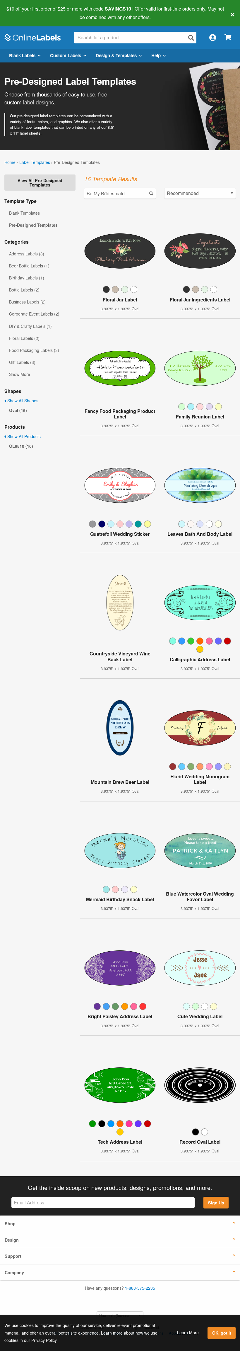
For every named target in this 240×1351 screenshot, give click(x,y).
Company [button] (14, 1272)
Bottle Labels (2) (24, 290)
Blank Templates (24, 213)
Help (156, 55)
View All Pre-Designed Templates (40, 182)
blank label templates (32, 127)
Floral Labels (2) (24, 338)
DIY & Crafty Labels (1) (30, 326)
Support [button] (13, 1256)
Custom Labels (65, 55)
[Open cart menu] (228, 37)
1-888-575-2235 (140, 1288)
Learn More (188, 1332)
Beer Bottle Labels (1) (29, 266)
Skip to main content (21, 13)
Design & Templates (116, 55)
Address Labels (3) (26, 254)
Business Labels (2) (27, 302)
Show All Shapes (22, 401)
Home (10, 162)
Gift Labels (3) (22, 362)
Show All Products (23, 436)
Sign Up (216, 1203)
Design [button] (12, 1240)
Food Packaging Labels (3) (34, 350)
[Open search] (191, 37)
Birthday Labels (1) (26, 278)
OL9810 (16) (21, 446)
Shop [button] (10, 1223)
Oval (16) (18, 410)
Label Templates (34, 162)
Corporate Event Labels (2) (34, 314)
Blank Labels (22, 55)
